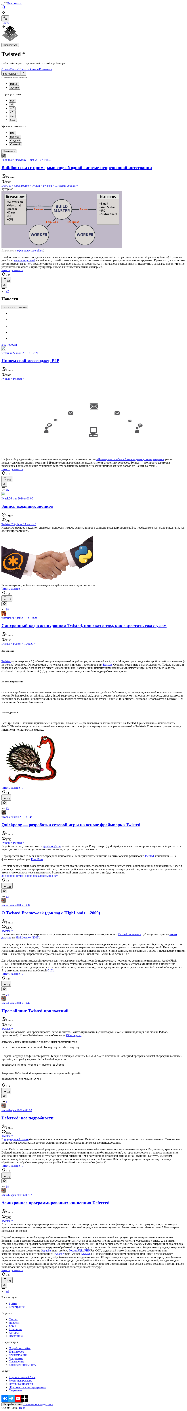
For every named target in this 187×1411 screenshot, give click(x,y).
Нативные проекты (21, 1383)
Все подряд (9, 73)
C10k (50, 970)
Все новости (9, 344)
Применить (9, 151)
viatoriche (7, 617)
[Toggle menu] (2, 4)
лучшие (22, 307)
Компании (45, 69)
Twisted (6, 661)
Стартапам (15, 1390)
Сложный (15, 144)
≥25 (12, 112)
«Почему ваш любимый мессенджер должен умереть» (130, 459)
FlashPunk (37, 859)
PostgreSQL (76, 1250)
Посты (14, 69)
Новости (23, 69)
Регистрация (16, 1306)
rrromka (6, 817)
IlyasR (5, 498)
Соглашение (16, 1361)
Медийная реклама (20, 1380)
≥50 (12, 116)
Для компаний (18, 1354)
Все (12, 100)
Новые (13, 83)
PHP (87, 1250)
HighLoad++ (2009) (27, 937)
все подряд (9, 307)
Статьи (5, 69)
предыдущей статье (16, 1139)
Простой (14, 136)
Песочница (16, 1335)
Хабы (12, 1325)
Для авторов (16, 1351)
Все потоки (14, 3)
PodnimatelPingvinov (13, 159)
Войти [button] (5, 23)
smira (4, 905)
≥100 (12, 119)
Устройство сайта (19, 1348)
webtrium (6, 353)
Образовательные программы (27, 1387)
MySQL (86, 1253)
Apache (46, 1250)
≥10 (12, 108)
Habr (21, 1407)
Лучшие (14, 87)
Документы (16, 1358)
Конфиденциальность (22, 1364)
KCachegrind (73, 1035)
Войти (13, 1303)
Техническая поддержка (38, 1404)
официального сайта (30, 250)
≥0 (11, 104)
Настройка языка (12, 1404)
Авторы (34, 69)
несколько (20, 260)
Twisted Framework (129, 934)
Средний (15, 140)
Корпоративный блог (22, 1377)
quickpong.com (52, 846)
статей (31, 260)
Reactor (107, 664)
